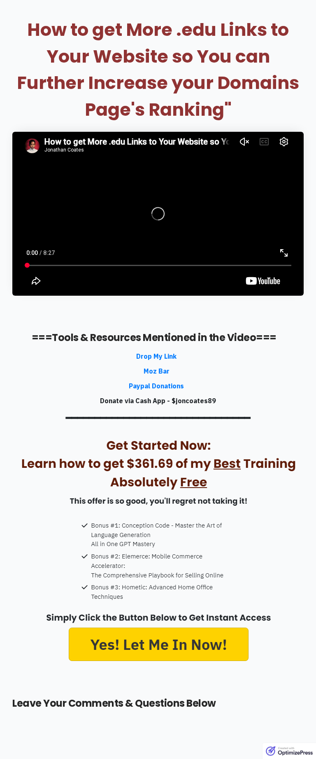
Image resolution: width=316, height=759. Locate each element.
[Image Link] (158, 550)
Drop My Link (156, 356)
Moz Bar (157, 371)
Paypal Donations (156, 386)
